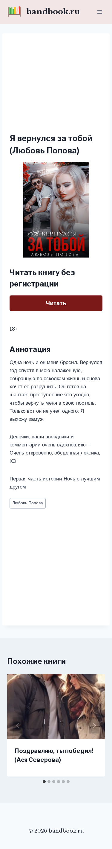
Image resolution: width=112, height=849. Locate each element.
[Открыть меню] (99, 11)
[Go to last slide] (18, 725)
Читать (56, 303)
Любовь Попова (27, 503)
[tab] (44, 781)
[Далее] (94, 725)
